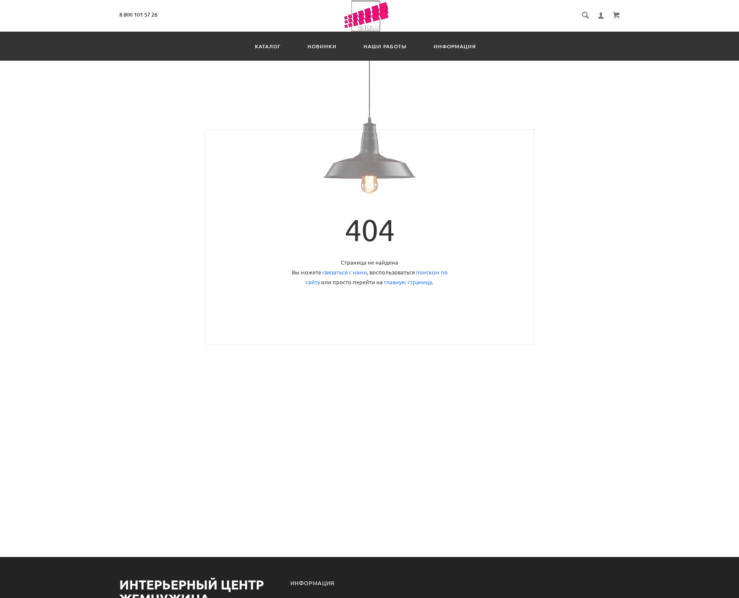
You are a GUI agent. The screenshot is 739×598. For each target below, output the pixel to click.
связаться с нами (344, 272)
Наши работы (385, 46)
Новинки (322, 46)
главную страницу (408, 282)
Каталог (268, 46)
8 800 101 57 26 (138, 15)
